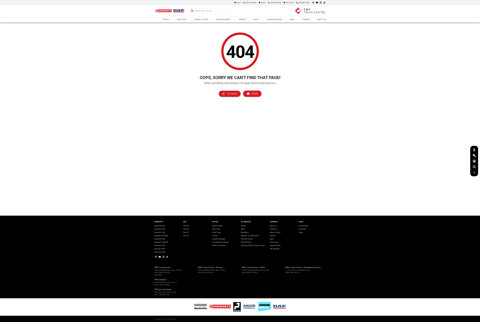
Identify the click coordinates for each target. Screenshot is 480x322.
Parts (256, 19)
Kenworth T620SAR (161, 242)
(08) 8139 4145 (208, 272)
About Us (321, 19)
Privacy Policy (303, 226)
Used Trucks (216, 232)
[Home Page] (169, 11)
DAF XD (186, 229)
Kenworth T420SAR (161, 236)
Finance (306, 19)
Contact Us (274, 229)
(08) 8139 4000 (164, 272)
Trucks (165, 19)
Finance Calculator (218, 239)
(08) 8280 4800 (164, 285)
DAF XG (186, 236)
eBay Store (244, 232)
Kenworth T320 (159, 229)
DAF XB (186, 226)
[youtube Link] (316, 2)
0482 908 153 (295, 272)
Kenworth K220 (159, 226)
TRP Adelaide (274, 249)
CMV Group (274, 242)
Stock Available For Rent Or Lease (253, 245)
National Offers (217, 226)
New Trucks (216, 229)
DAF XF (185, 232)
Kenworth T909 (159, 249)
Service (242, 19)
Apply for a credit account (250, 236)
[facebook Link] (313, 2)
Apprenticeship (275, 245)
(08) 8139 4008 (251, 272)
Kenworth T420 (159, 232)
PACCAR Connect (247, 239)
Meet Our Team (275, 232)
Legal (301, 232)
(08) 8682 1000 (164, 295)
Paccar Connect (223, 19)
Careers (273, 236)
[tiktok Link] (324, 2)
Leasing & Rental (274, 19)
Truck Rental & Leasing (220, 242)
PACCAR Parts (246, 242)
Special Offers (201, 19)
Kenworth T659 (159, 245)
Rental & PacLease (218, 245)
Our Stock (182, 19)
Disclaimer (302, 229)
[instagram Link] (320, 2)
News (292, 19)
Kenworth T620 (159, 239)
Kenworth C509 (159, 252)
